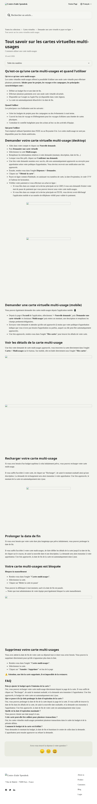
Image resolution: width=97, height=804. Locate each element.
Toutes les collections (12, 30)
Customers (81, 785)
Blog (79, 789)
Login (80, 794)
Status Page (72, 4)
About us (81, 775)
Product (80, 780)
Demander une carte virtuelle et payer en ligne (54, 30)
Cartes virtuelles (29, 30)
